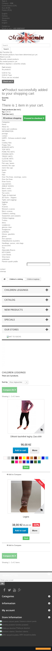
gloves (4, 236)
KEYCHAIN (6, 252)
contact (4, 136)
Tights (4, 204)
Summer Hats (7, 161)
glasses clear (7, 227)
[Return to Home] (4, 279)
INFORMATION (7, 131)
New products (13, 309)
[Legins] (26, 496)
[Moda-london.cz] (26, 38)
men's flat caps (7, 168)
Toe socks (5, 193)
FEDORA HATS (7, 154)
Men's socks (6, 188)
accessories (6, 245)
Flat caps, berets (8, 163)
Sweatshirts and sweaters (11, 216)
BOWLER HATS (8, 147)
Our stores (11, 329)
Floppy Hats (6, 145)
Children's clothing (8, 214)
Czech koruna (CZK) (9, 6)
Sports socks (7, 191)
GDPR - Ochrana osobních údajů (14, 138)
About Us (5, 127)
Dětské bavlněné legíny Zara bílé (26, 436)
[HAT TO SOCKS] (14, 337)
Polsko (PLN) (7, 10)
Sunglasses (6, 229)
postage (5, 134)
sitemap (3, 271)
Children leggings (8, 218)
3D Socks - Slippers (9, 198)
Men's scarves (7, 211)
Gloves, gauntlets (8, 234)
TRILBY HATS (7, 156)
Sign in (4, 1)
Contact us (6, 26)
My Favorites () (6, 52)
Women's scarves (8, 209)
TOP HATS (6, 150)
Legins (26, 517)
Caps (4, 172)
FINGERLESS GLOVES (11, 241)
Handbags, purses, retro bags (12, 243)
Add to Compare (14, 474)
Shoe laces (6, 257)
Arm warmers (7, 239)
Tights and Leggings (9, 200)
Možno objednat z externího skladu (13, 64)
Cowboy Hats (7, 143)
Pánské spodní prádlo (10, 261)
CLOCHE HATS (7, 159)
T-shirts (4, 220)
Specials (9, 319)
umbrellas (5, 232)
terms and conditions (9, 129)
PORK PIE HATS (8, 152)
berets (4, 170)
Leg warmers (6, 184)
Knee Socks (6, 182)
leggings (5, 202)
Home (4, 124)
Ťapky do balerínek (9, 195)
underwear (5, 259)
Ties (3, 248)
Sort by (5, 382)
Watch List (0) (5, 57)
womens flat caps (8, 166)
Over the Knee (7, 179)
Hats (3, 140)
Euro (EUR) (6, 8)
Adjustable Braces (8, 250)
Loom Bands (6, 255)
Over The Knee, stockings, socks (14, 177)
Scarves (5, 207)
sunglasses (6, 225)
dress (4, 223)
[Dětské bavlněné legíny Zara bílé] (26, 416)
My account (8, 610)
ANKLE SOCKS (8, 186)
